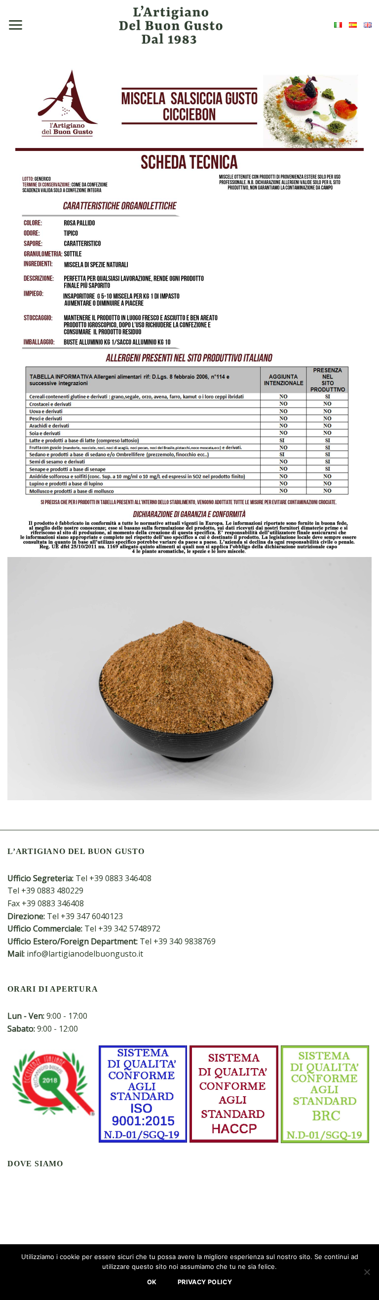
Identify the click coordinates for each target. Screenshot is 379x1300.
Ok (152, 1282)
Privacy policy (205, 1282)
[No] (367, 1275)
